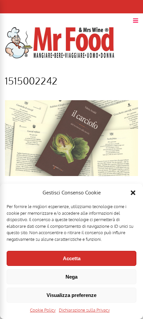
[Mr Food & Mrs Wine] (60, 70)
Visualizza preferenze (71, 295)
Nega (71, 277)
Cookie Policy (43, 310)
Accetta (71, 258)
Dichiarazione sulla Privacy (84, 310)
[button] (133, 192)
